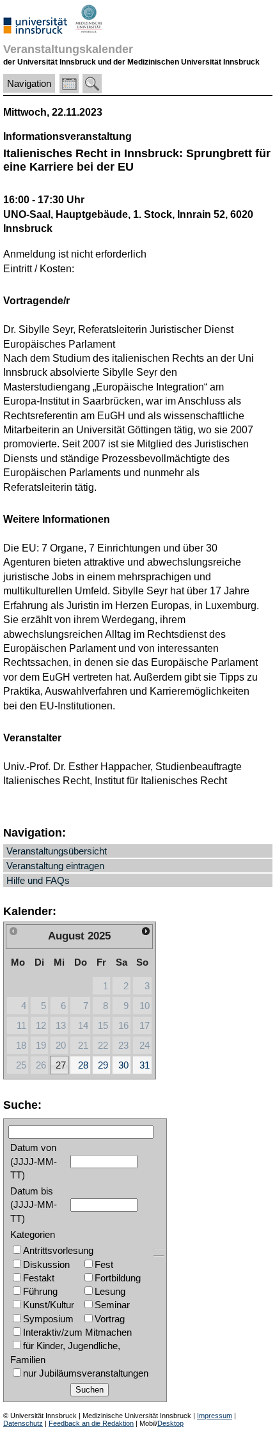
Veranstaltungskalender (68, 49)
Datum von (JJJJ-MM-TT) (33, 1161)
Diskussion (46, 1264)
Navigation (29, 83)
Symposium (48, 1318)
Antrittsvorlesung (58, 1250)
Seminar (112, 1304)
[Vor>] (146, 931)
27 (61, 1065)
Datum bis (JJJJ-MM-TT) (33, 1205)
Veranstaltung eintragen (55, 865)
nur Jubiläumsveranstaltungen (85, 1373)
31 (144, 1065)
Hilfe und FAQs (38, 880)
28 (83, 1065)
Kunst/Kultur (48, 1304)
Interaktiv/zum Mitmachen (77, 1332)
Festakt (38, 1277)
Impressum (214, 1415)
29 (103, 1065)
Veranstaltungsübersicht (56, 851)
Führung (40, 1291)
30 (123, 1065)
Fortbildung (118, 1277)
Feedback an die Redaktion (91, 1423)
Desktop (170, 1423)
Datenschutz (23, 1423)
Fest (104, 1264)
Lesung (110, 1291)
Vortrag (110, 1318)
